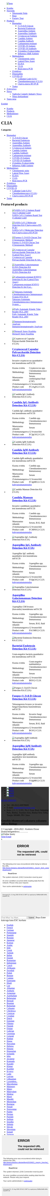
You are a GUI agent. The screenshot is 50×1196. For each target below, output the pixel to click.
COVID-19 (17, 76)
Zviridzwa (16, 71)
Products (10, 21)
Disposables (17, 74)
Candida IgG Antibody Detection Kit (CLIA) (25, 404)
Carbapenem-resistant (27, 43)
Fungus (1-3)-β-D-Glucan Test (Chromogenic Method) (25, 243)
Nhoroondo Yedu (19, 13)
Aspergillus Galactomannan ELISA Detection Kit (24, 270)
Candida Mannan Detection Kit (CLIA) (24, 499)
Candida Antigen (25, 38)
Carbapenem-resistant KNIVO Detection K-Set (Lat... (25, 285)
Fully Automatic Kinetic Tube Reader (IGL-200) (25, 315)
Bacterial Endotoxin (26, 28)
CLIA (20, 66)
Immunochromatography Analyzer (27, 326)
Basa (14, 16)
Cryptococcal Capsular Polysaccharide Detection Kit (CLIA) (26, 352)
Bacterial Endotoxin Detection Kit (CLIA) (24, 647)
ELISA (21, 63)
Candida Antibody (26, 41)
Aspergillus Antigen (26, 31)
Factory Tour (18, 18)
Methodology (18, 56)
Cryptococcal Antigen (27, 36)
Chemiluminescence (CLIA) (30, 81)
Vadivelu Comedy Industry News (27, 94)
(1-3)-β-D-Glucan (25, 26)
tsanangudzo (26, 389)
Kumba (10, 8)
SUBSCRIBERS (8, 800)
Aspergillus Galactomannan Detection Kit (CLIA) (27, 598)
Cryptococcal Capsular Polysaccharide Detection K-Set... (27, 258)
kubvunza (16, 389)
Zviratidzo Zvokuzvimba (29, 51)
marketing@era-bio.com (24, 807)
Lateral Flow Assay (26, 61)
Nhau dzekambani (20, 96)
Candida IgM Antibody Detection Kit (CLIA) (25, 451)
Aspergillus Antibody (27, 33)
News (9, 91)
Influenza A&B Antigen (28, 53)
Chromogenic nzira (26, 58)
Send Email (6, 836)
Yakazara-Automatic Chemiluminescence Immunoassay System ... (27, 302)
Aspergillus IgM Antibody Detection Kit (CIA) (27, 747)
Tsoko (15, 86)
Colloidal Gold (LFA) (27, 79)
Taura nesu (11, 99)
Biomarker (17, 23)
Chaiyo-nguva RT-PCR (28, 84)
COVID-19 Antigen (26, 46)
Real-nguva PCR (25, 69)
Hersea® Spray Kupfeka (23, 334)
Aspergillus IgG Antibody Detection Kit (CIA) (26, 546)
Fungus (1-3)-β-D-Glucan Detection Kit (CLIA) (26, 697)
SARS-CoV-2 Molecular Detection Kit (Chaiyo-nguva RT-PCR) (27, 231)
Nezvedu (11, 11)
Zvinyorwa (11, 89)
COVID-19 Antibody (27, 48)
